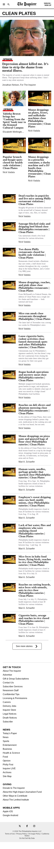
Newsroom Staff (10, 690)
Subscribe (8, 722)
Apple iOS (8, 811)
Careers (7, 702)
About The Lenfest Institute (16, 800)
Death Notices (10, 718)
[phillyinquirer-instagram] (34, 826)
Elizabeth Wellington (13, 132)
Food (5, 757)
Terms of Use (10, 834)
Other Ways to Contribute (15, 796)
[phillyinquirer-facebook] (27, 826)
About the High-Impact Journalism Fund (22, 792)
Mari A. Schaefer (27, 462)
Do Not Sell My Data (27, 838)
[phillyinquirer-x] (20, 826)
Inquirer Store (9, 710)
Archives (7, 772)
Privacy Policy (21, 834)
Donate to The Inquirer (14, 788)
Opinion (7, 761)
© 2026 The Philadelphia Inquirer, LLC (27, 831)
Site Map (7, 776)
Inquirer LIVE (9, 768)
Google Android (10, 815)
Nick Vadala (34, 131)
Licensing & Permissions (15, 698)
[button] (4, 4)
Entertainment (9, 745)
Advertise (7, 675)
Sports (6, 741)
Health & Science (11, 753)
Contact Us (8, 683)
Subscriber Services (13, 686)
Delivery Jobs (9, 706)
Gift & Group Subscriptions (16, 679)
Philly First (8, 765)
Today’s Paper (10, 733)
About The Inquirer (12, 671)
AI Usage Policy (34, 834)
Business (7, 749)
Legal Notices (9, 714)
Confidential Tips (11, 694)
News (5, 737)
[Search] (8, 4)
